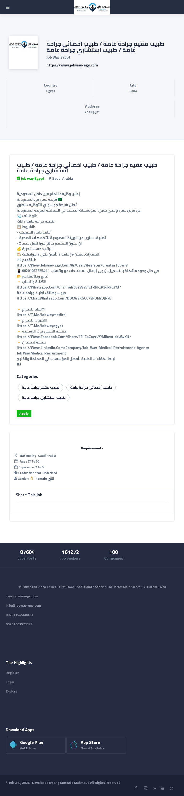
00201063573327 (19, 624)
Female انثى (44, 478)
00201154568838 (19, 615)
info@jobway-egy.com (23, 605)
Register (12, 673)
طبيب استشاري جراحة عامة (44, 397)
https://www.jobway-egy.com (72, 65)
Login (10, 682)
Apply (24, 413)
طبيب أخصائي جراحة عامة (91, 387)
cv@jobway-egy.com (22, 596)
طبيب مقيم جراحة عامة (40, 387)
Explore (11, 691)
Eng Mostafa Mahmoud (71, 783)
